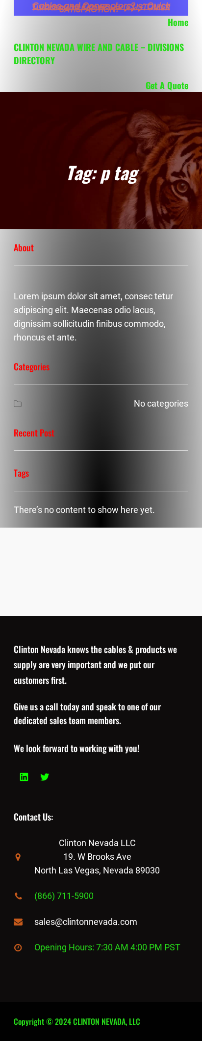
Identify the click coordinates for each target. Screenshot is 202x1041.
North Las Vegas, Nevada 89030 (97, 870)
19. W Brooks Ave (97, 856)
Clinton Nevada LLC (97, 843)
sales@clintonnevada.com (85, 922)
